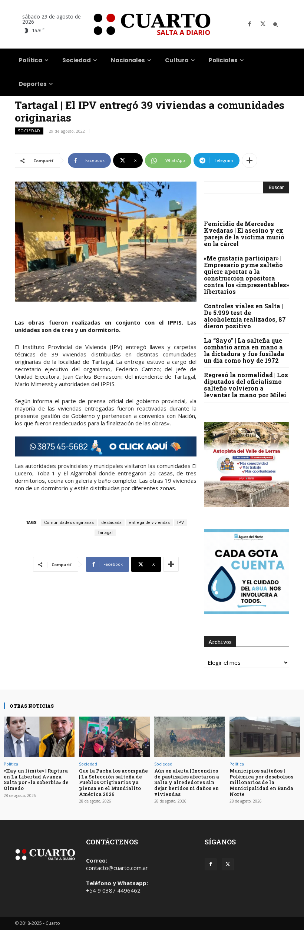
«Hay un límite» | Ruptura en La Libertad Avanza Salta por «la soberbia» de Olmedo (36, 779)
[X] (263, 24)
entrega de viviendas (149, 522)
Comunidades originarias (69, 522)
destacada (111, 522)
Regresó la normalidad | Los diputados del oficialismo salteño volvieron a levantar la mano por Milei (246, 385)
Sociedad (29, 130)
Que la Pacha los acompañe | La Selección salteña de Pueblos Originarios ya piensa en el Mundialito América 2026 (113, 782)
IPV (180, 522)
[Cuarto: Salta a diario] (152, 24)
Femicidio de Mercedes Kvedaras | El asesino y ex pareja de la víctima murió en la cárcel (244, 234)
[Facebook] (249, 24)
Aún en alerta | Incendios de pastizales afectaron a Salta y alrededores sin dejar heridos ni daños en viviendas (186, 782)
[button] (275, 24)
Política (11, 764)
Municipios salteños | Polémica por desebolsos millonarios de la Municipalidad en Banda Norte (261, 782)
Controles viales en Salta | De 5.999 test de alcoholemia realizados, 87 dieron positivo (245, 316)
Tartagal (105, 532)
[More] (249, 160)
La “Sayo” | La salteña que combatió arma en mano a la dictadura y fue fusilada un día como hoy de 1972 (244, 350)
